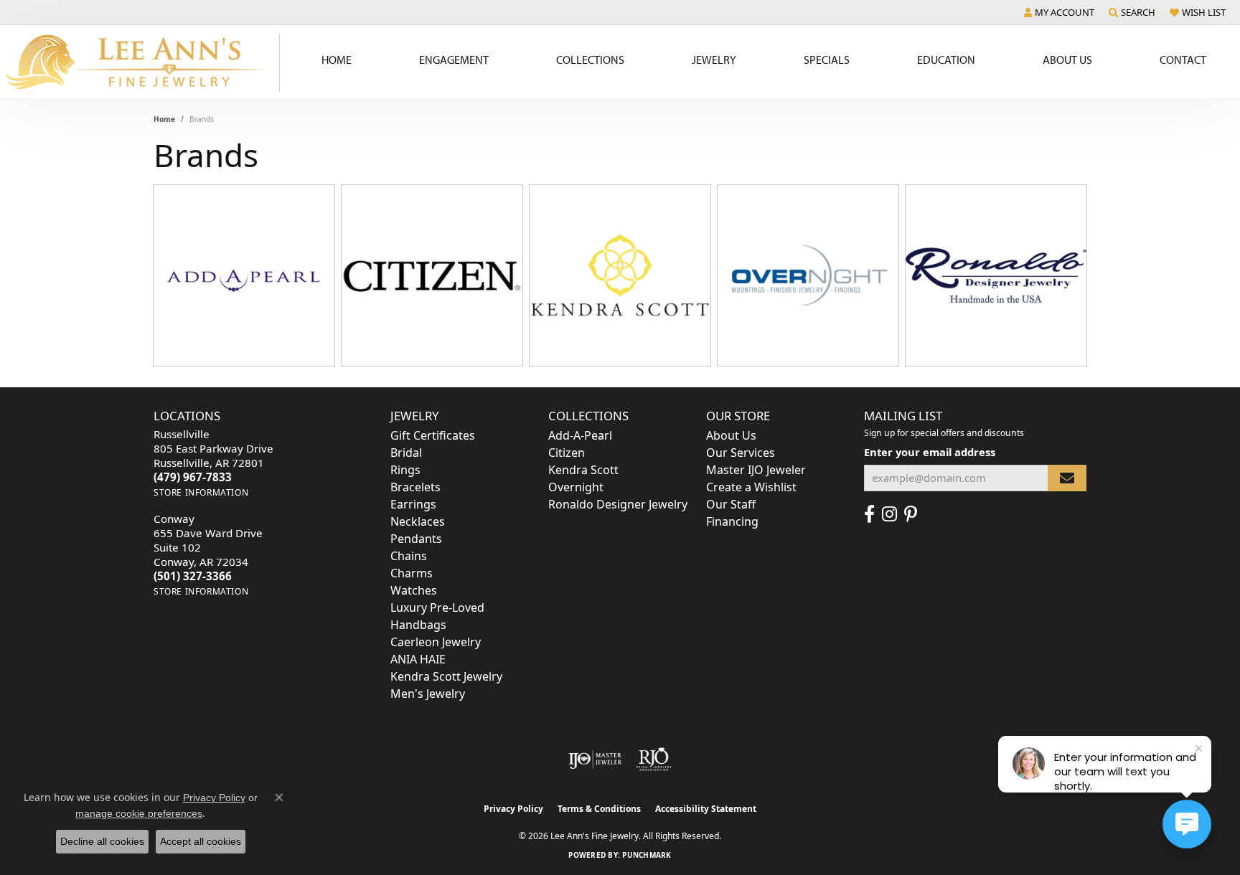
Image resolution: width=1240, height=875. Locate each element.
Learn (286, 284)
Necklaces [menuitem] (417, 521)
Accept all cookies (200, 841)
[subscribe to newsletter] (1067, 478)
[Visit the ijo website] (595, 759)
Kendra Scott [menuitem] (583, 470)
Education (946, 59)
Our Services (740, 452)
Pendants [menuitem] (416, 539)
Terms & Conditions (599, 809)
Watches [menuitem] (413, 590)
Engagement (454, 59)
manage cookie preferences (138, 813)
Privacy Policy (513, 809)
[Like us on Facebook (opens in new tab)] (869, 514)
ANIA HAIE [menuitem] (418, 659)
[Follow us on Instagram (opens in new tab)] (889, 514)
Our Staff (731, 504)
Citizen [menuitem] (566, 452)
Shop (202, 284)
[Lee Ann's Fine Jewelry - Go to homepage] (140, 62)
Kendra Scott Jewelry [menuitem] (446, 676)
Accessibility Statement (705, 809)
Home (336, 59)
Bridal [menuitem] (406, 452)
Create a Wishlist (751, 487)
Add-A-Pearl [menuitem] (580, 435)
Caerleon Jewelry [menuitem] (435, 642)
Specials (827, 59)
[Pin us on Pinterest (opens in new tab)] (910, 514)
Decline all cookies (102, 841)
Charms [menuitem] (411, 573)
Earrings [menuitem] (413, 504)
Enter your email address (929, 452)
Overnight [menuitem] (575, 487)
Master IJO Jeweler (756, 470)
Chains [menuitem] (408, 556)
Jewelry (714, 59)
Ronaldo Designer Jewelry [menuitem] (617, 504)
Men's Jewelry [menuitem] (427, 693)
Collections (590, 59)
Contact (1183, 59)
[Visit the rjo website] (654, 759)
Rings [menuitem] (405, 470)
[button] (1059, 12)
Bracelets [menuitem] (415, 487)
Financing (732, 521)
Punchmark (646, 855)
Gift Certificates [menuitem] (432, 435)
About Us (1067, 59)
